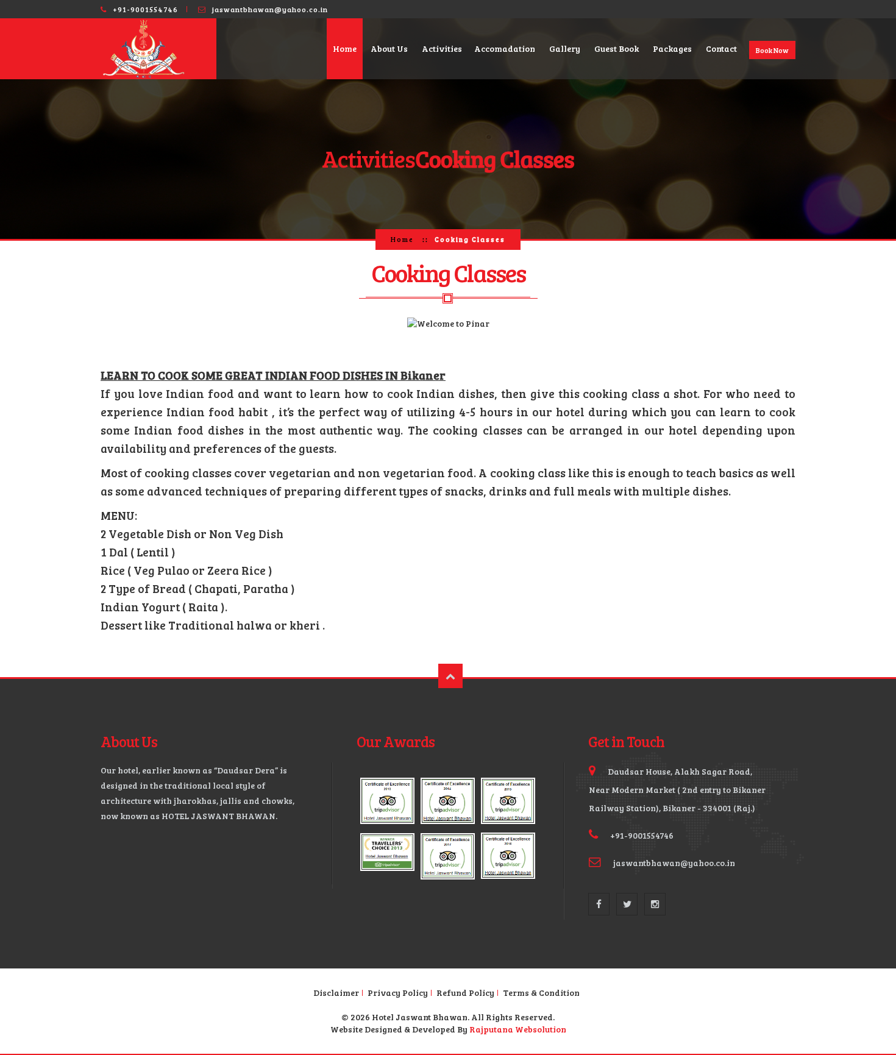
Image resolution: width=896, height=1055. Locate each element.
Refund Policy (465, 993)
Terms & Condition (541, 993)
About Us (389, 48)
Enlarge (387, 801)
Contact (721, 48)
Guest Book (616, 48)
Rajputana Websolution (517, 1029)
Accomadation (504, 48)
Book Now (772, 50)
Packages (672, 48)
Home (345, 48)
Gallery (564, 48)
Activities (442, 48)
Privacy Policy (398, 993)
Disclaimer (336, 993)
